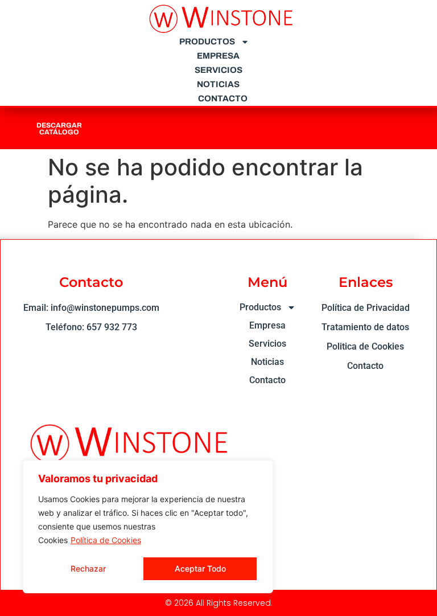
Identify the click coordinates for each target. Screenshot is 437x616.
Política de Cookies (106, 540)
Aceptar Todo (200, 568)
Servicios (218, 70)
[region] (148, 526)
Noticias (218, 84)
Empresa (218, 55)
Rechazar (88, 568)
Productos (207, 41)
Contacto (223, 98)
